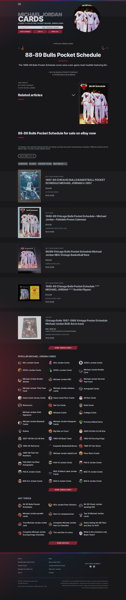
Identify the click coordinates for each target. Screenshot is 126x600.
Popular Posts (22, 565)
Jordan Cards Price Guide (57, 565)
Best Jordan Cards (54, 562)
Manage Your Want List (25, 569)
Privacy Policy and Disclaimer (25, 586)
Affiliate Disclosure (39, 586)
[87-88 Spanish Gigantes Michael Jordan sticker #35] (21, 48)
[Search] (60, 27)
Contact (51, 572)
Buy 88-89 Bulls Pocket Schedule (64, 73)
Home (20, 558)
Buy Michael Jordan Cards (26, 562)
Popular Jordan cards (63, 44)
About (20, 572)
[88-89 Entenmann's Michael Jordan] (104, 48)
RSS (46, 586)
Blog (50, 558)
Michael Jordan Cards (31, 581)
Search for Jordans (55, 569)
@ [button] (94, 566)
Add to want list (26, 156)
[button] (19, 4)
